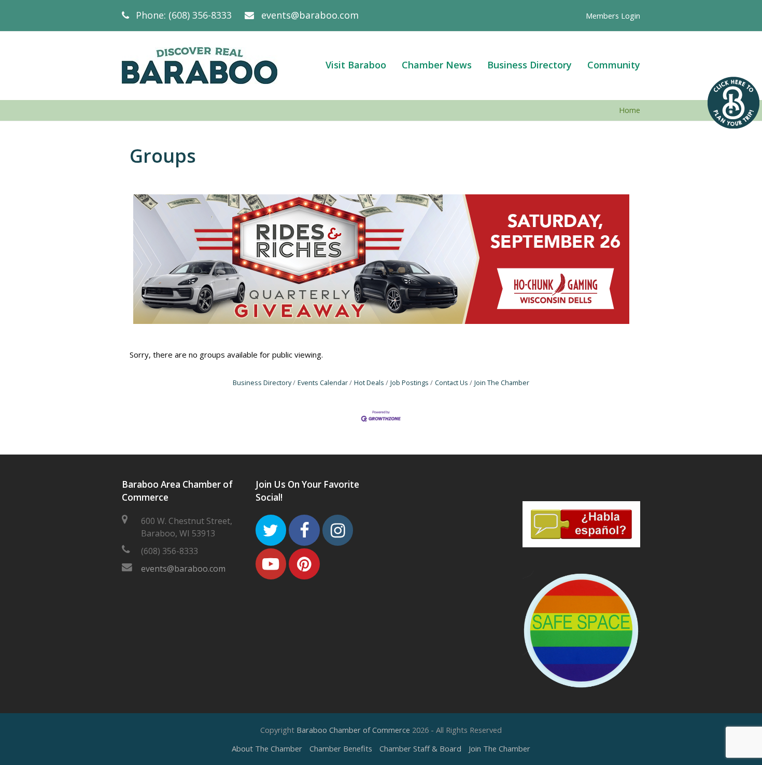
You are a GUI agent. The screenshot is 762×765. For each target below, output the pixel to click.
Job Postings (409, 382)
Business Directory (262, 382)
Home (629, 110)
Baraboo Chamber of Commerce (353, 730)
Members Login (613, 15)
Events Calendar (323, 382)
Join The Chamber (501, 382)
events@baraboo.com (310, 15)
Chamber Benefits (340, 748)
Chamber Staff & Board (420, 748)
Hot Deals (369, 382)
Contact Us (451, 382)
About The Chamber (267, 748)
